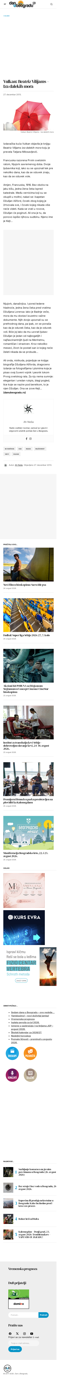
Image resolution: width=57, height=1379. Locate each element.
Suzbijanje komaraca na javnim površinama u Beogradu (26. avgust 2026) (37, 1172)
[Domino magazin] (18, 1303)
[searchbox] (23, 1315)
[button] (5, 4)
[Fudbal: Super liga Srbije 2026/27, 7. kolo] (28, 615)
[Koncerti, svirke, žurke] (12, 1075)
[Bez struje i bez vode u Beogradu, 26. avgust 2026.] (8, 1188)
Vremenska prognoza (23, 1019)
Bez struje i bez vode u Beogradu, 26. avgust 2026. (38, 1187)
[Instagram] (30, 438)
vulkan (16, 454)
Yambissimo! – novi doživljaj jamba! (30, 1015)
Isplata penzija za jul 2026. (25, 1022)
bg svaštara (9, 449)
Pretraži (43, 1315)
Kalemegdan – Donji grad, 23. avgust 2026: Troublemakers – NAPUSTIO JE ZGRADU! (35, 1234)
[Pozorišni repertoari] (30, 1053)
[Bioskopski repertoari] (12, 1053)
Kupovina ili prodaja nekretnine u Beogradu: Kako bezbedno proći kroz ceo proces (36, 1203)
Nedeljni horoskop (21, 1035)
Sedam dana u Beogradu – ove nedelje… (33, 1012)
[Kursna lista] (24, 890)
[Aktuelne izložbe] (30, 1075)
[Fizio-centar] (30, 966)
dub (20, 449)
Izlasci (7, 16)
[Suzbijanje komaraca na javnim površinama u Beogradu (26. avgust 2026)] (8, 1172)
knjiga (28, 449)
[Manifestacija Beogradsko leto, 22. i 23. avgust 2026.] (28, 833)
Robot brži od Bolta (29, 1219)
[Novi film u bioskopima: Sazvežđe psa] (28, 564)
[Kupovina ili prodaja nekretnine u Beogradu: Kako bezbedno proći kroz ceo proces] (8, 1203)
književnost (40, 449)
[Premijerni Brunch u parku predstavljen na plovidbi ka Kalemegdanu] (28, 779)
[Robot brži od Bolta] (8, 1219)
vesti (7, 454)
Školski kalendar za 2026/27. (26, 1032)
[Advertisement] (28, 48)
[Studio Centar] (18, 1294)
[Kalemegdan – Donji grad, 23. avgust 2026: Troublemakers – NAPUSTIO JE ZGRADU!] (8, 1235)
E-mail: (36, 1337)
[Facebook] (26, 438)
